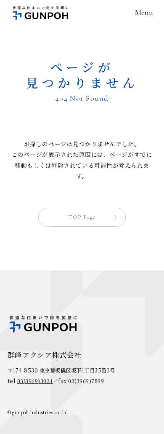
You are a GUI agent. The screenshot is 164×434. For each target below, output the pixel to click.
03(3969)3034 (35, 381)
